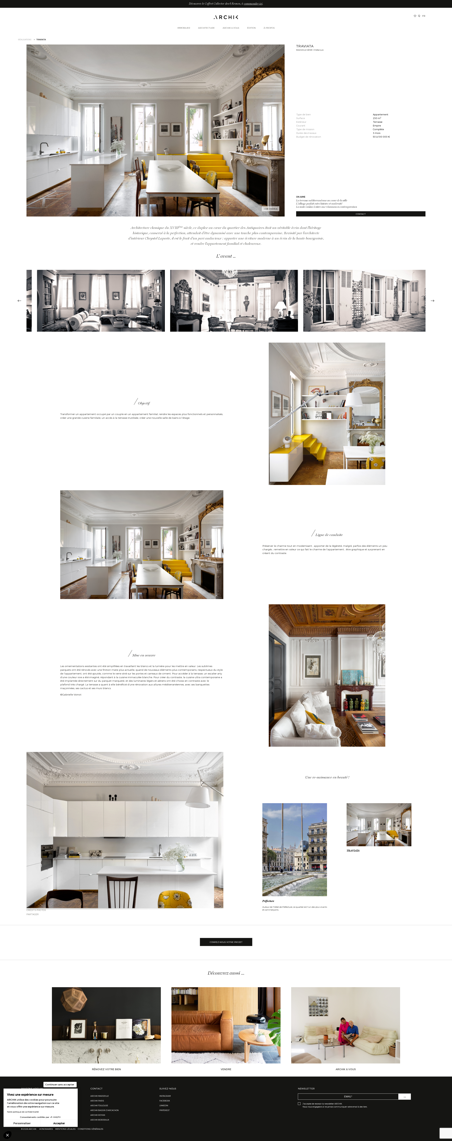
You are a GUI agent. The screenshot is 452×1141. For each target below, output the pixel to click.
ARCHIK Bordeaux (99, 1120)
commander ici (253, 3)
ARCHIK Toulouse (99, 1105)
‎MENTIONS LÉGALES (65, 1129)
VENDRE (226, 1069)
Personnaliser (22, 1123)
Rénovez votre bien (106, 1069)
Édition (251, 27)
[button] (7, 1135)
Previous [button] (19, 301)
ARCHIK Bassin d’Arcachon (104, 1110)
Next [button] (432, 301)
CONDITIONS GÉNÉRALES (90, 1129)
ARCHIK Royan (97, 1115)
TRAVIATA (353, 851)
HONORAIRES (46, 1129)
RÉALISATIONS (24, 39)
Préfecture (268, 901)
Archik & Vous (231, 27)
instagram (165, 1096)
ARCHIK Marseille (99, 1096)
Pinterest (164, 1110)
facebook (164, 1100)
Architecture (206, 27)
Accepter (59, 1123)
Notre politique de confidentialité (23, 1111)
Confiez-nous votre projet (226, 942)
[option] (93, 301)
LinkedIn (163, 1105)
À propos (269, 27)
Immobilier (183, 27)
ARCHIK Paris (97, 1100)
